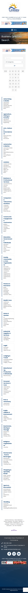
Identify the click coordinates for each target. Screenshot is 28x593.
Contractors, (6, 225)
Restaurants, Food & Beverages (7, 454)
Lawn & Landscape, (6, 323)
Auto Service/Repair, (7, 154)
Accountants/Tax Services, (7, 184)
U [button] (9, 87)
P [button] (18, 80)
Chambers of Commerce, (6, 270)
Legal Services (6, 350)
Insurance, (5, 294)
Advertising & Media (7, 100)
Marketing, (5, 104)
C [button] (15, 71)
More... (5, 108)
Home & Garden (6, 314)
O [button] (15, 80)
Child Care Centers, (6, 389)
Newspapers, (6, 107)
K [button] (15, 77)
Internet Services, (7, 105)
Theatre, (5, 137)
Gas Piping (6, 340)
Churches (5, 447)
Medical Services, (7, 306)
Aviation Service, (7, 164)
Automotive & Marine (7, 145)
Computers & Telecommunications (7, 200)
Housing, (5, 436)
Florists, (5, 479)
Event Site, (6, 503)
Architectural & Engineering (7, 121)
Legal (5, 345)
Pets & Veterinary (7, 400)
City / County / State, (7, 248)
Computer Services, (5, 209)
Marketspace (16, 522)
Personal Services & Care (7, 383)
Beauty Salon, (6, 188)
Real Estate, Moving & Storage (7, 428)
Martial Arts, (6, 494)
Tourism (10, 362)
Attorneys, (5, 347)
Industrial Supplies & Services (7, 333)
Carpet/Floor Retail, (6, 229)
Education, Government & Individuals (7, 240)
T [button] (18, 84)
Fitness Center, (7, 490)
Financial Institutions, (6, 289)
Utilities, (5, 416)
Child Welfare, (6, 387)
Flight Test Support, (5, 170)
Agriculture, (6, 119)
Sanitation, (6, 417)
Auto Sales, (6, 149)
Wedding (6, 502)
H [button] (18, 74)
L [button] (18, 77)
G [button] (15, 74)
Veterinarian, (6, 403)
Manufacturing (6, 375)
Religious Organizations (7, 443)
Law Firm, (5, 349)
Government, (6, 250)
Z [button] (15, 90)
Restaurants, (6, 458)
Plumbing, (5, 320)
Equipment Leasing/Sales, (6, 337)
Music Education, (7, 135)
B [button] (12, 71)
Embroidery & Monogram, (6, 477)
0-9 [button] (6, 71)
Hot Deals (15, 521)
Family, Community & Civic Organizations (7, 261)
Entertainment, (7, 489)
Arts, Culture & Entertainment (7, 131)
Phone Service (6, 211)
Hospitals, (5, 303)
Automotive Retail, (7, 148)
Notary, (5, 186)
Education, (5, 244)
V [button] (12, 87)
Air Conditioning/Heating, (8, 318)
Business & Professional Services (7, 180)
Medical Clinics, (7, 305)
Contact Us (12, 524)
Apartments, (6, 434)
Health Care (7, 300)
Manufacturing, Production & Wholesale (7, 371)
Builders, (5, 224)
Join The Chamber (16, 525)
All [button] (22, 71)
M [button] (9, 80)
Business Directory (9, 520)
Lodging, (5, 362)
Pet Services (6, 405)
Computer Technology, (6, 206)
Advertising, (6, 102)
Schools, (5, 246)
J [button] (12, 77)
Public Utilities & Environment (7, 412)
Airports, (5, 168)
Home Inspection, (7, 321)
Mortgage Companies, (6, 292)
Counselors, (6, 392)
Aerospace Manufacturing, (7, 166)
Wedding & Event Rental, (7, 505)
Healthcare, (6, 302)
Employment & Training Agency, (7, 190)
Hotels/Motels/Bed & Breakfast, (7, 360)
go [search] (14, 65)
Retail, (4, 475)
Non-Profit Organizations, (6, 267)
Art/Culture (6, 138)
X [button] (18, 87)
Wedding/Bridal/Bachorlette (10, 508)
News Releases (18, 520)
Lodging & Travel (6, 357)
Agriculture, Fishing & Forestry (7, 116)
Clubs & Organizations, (6, 273)
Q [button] (10, 84)
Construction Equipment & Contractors (7, 219)
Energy (5, 420)
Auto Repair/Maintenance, (8, 151)
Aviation (6, 162)
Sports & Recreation (7, 486)
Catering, (5, 464)
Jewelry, (9, 475)
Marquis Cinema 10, (7, 492)
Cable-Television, (7, 419)
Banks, (4, 287)
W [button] (15, 87)
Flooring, (5, 227)
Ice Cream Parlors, (7, 460)
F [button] (12, 74)
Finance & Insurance (6, 284)
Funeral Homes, (7, 391)
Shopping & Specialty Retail (7, 471)
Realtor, (5, 433)
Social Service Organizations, (6, 276)
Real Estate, (6, 431)
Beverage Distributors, (6, 462)
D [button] (18, 71)
